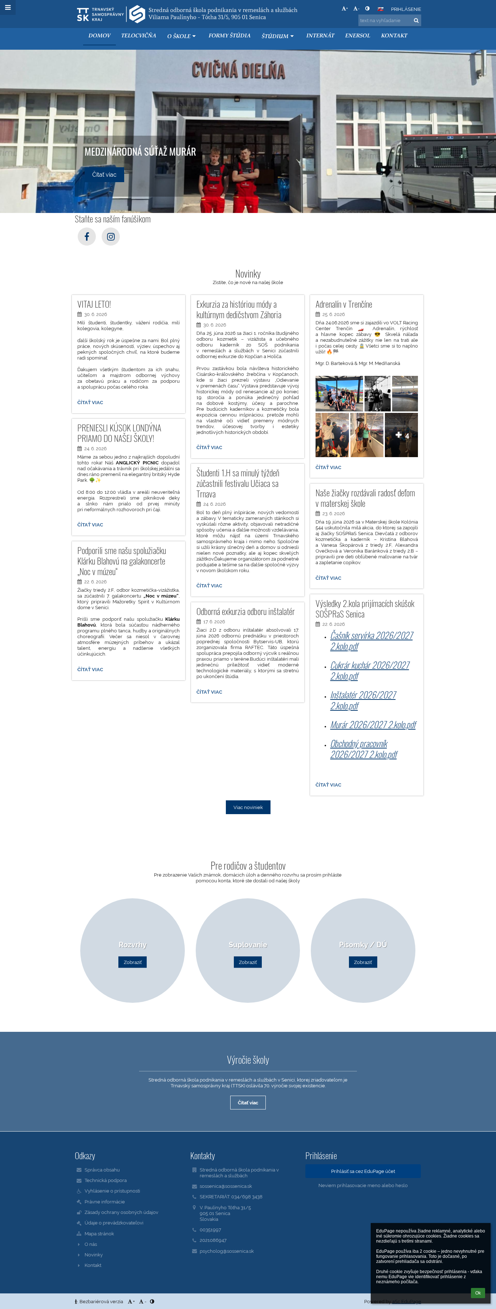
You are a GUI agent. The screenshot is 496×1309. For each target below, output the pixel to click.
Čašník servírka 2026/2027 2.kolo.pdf (371, 640)
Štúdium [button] (275, 37)
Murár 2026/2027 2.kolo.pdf (372, 724)
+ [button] (347, 8)
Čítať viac (90, 403)
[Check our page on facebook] (87, 236)
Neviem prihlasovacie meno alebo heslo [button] (363, 1185)
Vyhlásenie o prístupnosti (112, 1191)
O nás (91, 1244)
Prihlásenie (406, 9)
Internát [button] (320, 36)
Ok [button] (478, 1293)
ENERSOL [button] (357, 36)
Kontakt (93, 1265)
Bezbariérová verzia (101, 1301)
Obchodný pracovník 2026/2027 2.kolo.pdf (363, 748)
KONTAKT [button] (394, 36)
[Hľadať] (416, 20)
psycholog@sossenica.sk (227, 1251)
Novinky (94, 1254)
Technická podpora (106, 1180)
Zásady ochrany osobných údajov (121, 1212)
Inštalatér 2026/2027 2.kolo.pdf (362, 700)
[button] (367, 8)
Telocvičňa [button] (138, 36)
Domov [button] (99, 36)
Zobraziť (133, 962)
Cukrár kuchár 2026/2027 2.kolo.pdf (369, 670)
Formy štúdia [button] (230, 36)
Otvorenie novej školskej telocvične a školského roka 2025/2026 (158, 145)
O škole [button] (179, 37)
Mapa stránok (99, 1233)
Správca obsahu (102, 1170)
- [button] (358, 8)
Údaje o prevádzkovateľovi (114, 1223)
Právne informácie (105, 1202)
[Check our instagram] (111, 236)
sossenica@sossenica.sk (226, 1186)
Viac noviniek (248, 807)
